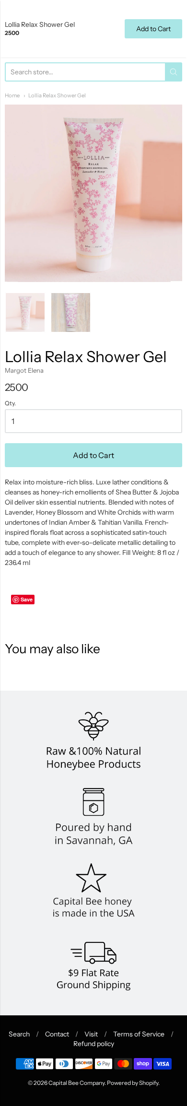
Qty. (10, 403)
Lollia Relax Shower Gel (57, 95)
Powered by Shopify (132, 1082)
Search (19, 1034)
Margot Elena (24, 370)
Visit (91, 1034)
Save (27, 599)
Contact (57, 1034)
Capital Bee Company (76, 1082)
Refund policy (93, 1043)
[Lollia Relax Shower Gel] (25, 312)
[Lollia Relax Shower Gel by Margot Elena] (70, 312)
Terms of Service (138, 1034)
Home (12, 95)
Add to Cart (93, 455)
